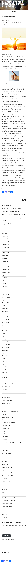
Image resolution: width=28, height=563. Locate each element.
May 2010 (4, 369)
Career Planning (6, 403)
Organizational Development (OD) (10, 470)
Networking (5, 464)
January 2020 (5, 316)
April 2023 (4, 286)
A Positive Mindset (6, 381)
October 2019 (5, 325)
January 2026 (5, 239)
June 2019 (4, 336)
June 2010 (4, 367)
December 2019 (6, 319)
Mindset (4, 456)
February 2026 (5, 236)
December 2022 (6, 294)
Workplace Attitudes (7, 506)
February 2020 (5, 314)
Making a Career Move (7, 447)
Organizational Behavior (7, 467)
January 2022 (5, 305)
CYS (3, 420)
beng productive (6, 386)
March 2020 (5, 311)
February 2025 (5, 247)
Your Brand (4, 517)
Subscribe (6, 535)
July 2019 (4, 333)
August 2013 (5, 364)
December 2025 (6, 241)
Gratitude (4, 439)
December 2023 (6, 264)
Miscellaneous (5, 458)
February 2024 (5, 261)
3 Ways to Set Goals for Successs (12, 56)
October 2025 (5, 244)
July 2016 (4, 358)
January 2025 (5, 250)
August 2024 (5, 255)
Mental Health (5, 450)
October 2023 (5, 269)
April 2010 (4, 372)
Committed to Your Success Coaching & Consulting (13, 4)
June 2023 (4, 280)
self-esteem (5, 495)
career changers (6, 397)
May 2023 (4, 283)
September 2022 (6, 300)
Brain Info (4, 389)
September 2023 (6, 272)
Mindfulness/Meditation (8, 453)
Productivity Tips (6, 481)
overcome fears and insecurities (10, 472)
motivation (4, 461)
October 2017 (5, 350)
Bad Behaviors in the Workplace (9, 383)
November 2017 (6, 347)
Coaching (4, 414)
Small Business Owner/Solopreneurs (11, 497)
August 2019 (5, 330)
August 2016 (5, 355)
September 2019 (6, 328)
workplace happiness (7, 511)
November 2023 (6, 266)
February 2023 (5, 289)
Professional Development (8, 484)
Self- (3, 492)
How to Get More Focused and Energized (11, 442)
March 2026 (5, 233)
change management (7, 408)
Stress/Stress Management (8, 500)
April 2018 (4, 339)
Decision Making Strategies (8, 422)
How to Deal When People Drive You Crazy (12, 211)
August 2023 (5, 275)
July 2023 (4, 277)
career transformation (7, 406)
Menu (14, 11)
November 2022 (6, 297)
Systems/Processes (7, 503)
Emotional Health (6, 425)
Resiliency (4, 489)
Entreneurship (5, 428)
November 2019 (6, 322)
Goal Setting (5, 433)
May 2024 (4, 258)
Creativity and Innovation (8, 417)
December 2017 (6, 344)
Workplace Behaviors (7, 509)
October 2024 (5, 252)
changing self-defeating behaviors (10, 411)
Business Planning (6, 395)
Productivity (5, 478)
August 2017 (5, 353)
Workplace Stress (6, 514)
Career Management (7, 400)
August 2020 (5, 308)
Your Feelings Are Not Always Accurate (11, 208)
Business (4, 392)
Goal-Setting (5, 436)
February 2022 (5, 303)
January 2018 (5, 342)
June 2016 (4, 361)
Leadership (4, 445)
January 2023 (5, 291)
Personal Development (7, 475)
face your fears (5, 431)
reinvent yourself (6, 486)
